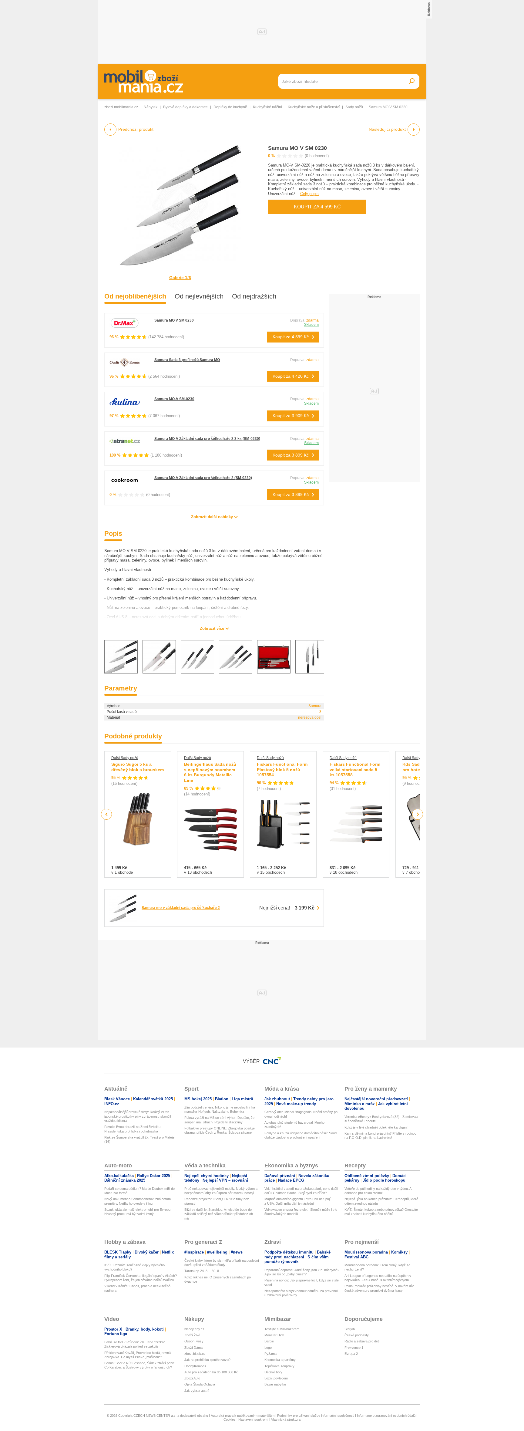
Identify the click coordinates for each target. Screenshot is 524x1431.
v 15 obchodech (271, 872)
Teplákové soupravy (279, 1366)
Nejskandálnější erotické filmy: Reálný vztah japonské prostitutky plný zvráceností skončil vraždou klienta (137, 1116)
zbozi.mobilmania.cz (121, 107)
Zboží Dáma (193, 1347)
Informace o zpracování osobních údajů (386, 1415)
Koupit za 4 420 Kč (291, 376)
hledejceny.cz (194, 1329)
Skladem (311, 324)
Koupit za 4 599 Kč (317, 206)
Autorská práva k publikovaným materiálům (242, 1415)
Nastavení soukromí (253, 1419)
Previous (106, 814)
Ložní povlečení (276, 1378)
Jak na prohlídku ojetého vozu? (207, 1360)
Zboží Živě (192, 1335)
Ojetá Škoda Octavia (199, 1384)
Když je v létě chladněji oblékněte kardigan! (376, 1127)
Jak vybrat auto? (196, 1390)
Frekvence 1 (353, 1347)
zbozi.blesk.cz (195, 1353)
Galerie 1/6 (180, 277)
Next (418, 814)
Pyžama (270, 1353)
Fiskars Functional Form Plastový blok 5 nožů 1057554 (282, 769)
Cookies (229, 1419)
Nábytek (150, 107)
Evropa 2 (351, 1353)
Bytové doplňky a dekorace (185, 107)
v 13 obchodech (198, 872)
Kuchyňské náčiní (267, 107)
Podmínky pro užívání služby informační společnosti (315, 1415)
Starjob (349, 1329)
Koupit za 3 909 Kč (291, 415)
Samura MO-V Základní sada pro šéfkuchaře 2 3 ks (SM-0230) (207, 439)
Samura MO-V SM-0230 (174, 399)
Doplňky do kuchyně (230, 107)
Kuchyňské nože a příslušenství (314, 107)
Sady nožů (354, 107)
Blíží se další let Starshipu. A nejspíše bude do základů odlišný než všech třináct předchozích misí (218, 1214)
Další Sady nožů (124, 758)
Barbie (269, 1341)
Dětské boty (273, 1372)
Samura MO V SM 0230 (297, 148)
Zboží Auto (192, 1378)
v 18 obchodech (344, 872)
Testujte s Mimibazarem (281, 1329)
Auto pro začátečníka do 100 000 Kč (211, 1372)
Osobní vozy (193, 1341)
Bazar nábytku (275, 1384)
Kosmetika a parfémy (280, 1360)
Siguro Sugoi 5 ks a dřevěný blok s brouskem (137, 767)
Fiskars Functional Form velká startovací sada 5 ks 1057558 (355, 769)
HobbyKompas (195, 1366)
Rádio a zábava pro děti (361, 1341)
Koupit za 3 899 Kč (291, 455)
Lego (268, 1347)
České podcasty (356, 1335)
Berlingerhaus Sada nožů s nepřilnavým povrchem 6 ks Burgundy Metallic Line (210, 772)
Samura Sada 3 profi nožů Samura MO (187, 360)
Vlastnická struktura (286, 1419)
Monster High (274, 1335)
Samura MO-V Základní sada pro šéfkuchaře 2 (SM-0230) (203, 478)
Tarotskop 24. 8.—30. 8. (202, 1271)
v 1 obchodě (122, 872)
